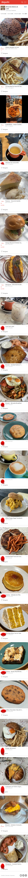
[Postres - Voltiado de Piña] (14, 579)
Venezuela (7, 875)
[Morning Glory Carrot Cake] (14, 618)
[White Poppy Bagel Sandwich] (14, 503)
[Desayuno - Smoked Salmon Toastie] (14, 849)
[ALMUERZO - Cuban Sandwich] (14, 109)
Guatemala (12, 875)
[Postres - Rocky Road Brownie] (14, 656)
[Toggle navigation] (25, 2)
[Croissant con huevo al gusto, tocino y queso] (14, 771)
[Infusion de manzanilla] (14, 147)
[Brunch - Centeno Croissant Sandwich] (14, 809)
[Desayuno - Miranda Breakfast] (14, 269)
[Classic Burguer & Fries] (14, 32)
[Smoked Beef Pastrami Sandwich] (14, 541)
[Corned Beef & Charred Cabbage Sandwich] (14, 71)
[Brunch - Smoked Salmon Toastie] (14, 349)
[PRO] (3, 520)
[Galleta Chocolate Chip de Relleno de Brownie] (14, 694)
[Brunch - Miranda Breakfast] (14, 388)
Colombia (3, 875)
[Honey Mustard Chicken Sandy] (14, 227)
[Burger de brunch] (14, 733)
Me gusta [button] (5, 53)
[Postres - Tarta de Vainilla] (14, 185)
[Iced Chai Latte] (14, 311)
